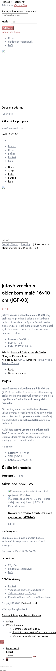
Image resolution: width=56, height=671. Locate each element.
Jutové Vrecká (45, 360)
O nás (11, 170)
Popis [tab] (11, 369)
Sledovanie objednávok (20, 569)
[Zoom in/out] (1, 666)
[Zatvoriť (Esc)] (11, 666)
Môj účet (12, 565)
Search (10, 652)
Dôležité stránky (14, 625)
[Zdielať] (8, 666)
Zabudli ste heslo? (11, 32)
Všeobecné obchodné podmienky (26, 590)
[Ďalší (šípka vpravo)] (4, 670)
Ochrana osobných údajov (22, 593)
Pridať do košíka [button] (16, 506)
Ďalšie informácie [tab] (17, 373)
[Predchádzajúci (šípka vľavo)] (1, 670)
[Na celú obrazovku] (4, 666)
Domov (12, 167)
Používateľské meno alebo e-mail (20, 11)
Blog (10, 181)
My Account (12, 648)
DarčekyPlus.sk (29, 603)
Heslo (6, 21)
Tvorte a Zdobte (10, 363)
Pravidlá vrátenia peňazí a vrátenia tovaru (29, 597)
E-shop (11, 174)
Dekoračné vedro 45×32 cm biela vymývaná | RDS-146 (30, 515)
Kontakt (12, 178)
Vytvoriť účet (20, 5)
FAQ (10, 572)
